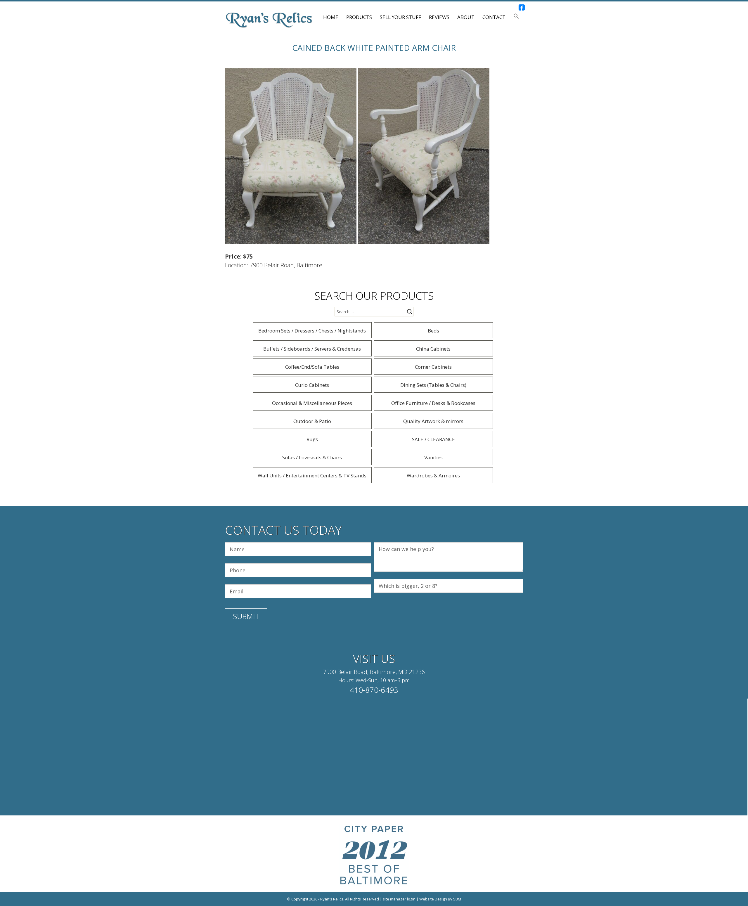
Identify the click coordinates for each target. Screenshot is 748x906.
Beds (433, 330)
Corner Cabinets (433, 366)
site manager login (399, 899)
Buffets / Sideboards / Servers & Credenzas (312, 348)
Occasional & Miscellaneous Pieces (312, 403)
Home (330, 17)
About (466, 17)
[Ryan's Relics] (269, 19)
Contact (493, 17)
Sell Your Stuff (400, 17)
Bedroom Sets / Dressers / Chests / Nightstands (312, 330)
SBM (457, 899)
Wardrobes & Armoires (433, 475)
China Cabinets (433, 348)
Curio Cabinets (312, 385)
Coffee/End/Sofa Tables (312, 366)
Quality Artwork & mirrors (433, 421)
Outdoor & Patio (312, 421)
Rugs (312, 439)
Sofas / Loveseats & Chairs (312, 457)
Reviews (439, 17)
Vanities (433, 457)
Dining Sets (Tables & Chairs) (433, 385)
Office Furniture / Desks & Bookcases (433, 403)
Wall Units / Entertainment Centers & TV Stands (312, 475)
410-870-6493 (374, 690)
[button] (516, 17)
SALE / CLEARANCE (433, 439)
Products (359, 17)
